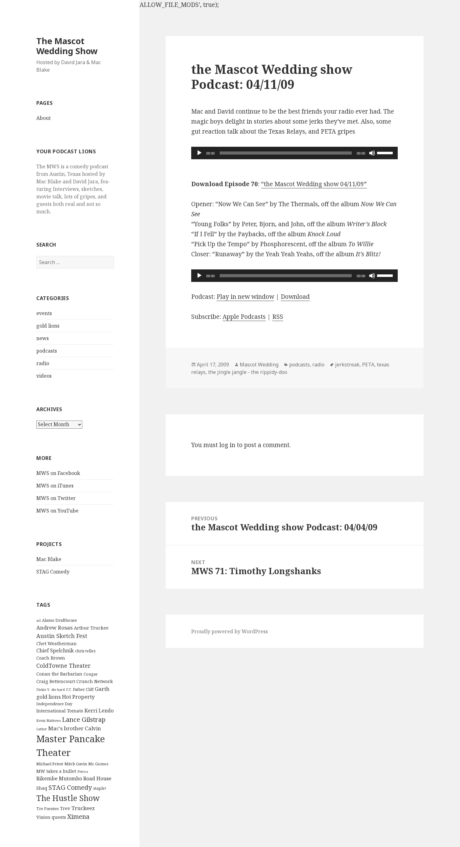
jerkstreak (347, 364)
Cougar (91, 674)
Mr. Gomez (98, 764)
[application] (294, 153)
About (43, 118)
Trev (65, 808)
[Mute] (372, 153)
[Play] (199, 153)
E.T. (69, 689)
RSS (277, 317)
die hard (58, 689)
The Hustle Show (68, 798)
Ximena (78, 816)
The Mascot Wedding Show (67, 46)
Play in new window (245, 297)
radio (42, 363)
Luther (41, 729)
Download (295, 297)
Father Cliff (83, 689)
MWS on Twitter (56, 498)
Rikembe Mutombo (59, 778)
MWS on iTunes (55, 485)
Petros (82, 771)
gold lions (47, 325)
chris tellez (85, 651)
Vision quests (51, 817)
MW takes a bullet (56, 771)
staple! (99, 788)
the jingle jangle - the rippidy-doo (247, 372)
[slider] (386, 152)
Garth (102, 688)
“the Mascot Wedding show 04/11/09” (314, 184)
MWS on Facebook (58, 473)
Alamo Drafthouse (59, 620)
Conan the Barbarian (59, 674)
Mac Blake (48, 559)
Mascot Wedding (259, 364)
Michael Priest (49, 764)
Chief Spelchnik (55, 650)
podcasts (46, 350)
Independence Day (54, 704)
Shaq (41, 788)
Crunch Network (94, 681)
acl (38, 620)
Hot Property (78, 696)
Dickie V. (43, 689)
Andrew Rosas (54, 627)
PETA (368, 364)
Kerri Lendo (99, 710)
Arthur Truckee (91, 628)
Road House (97, 778)
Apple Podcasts (244, 317)
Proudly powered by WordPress (229, 631)
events (44, 313)
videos (44, 375)
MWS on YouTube (57, 510)
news (42, 338)
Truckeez (83, 808)
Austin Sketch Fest (61, 636)
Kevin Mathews (48, 720)
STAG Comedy (52, 571)
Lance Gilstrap (83, 719)
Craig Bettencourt (55, 681)
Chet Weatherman (56, 643)
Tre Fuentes (47, 808)
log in (227, 445)
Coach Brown (50, 658)
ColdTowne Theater (63, 665)
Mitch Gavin (75, 764)
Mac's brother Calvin (74, 728)
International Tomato (59, 711)
